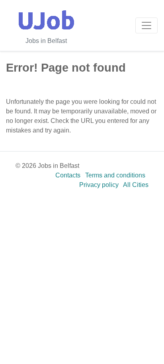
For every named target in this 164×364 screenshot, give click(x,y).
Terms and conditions (115, 175)
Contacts (67, 175)
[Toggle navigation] (146, 25)
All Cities (135, 184)
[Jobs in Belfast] (46, 20)
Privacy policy (99, 184)
